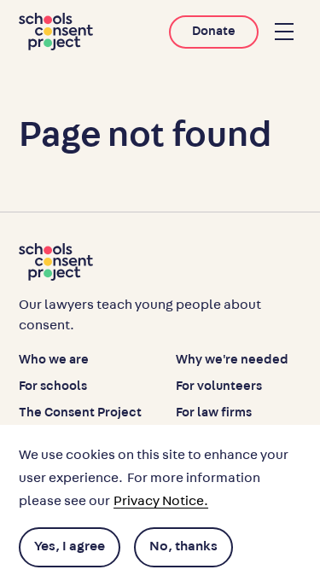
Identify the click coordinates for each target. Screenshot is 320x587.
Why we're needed (232, 359)
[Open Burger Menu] (284, 32)
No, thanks (183, 546)
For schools (53, 386)
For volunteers (219, 386)
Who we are (54, 359)
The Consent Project (80, 412)
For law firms (214, 412)
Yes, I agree (69, 546)
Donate (214, 31)
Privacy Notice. (160, 501)
